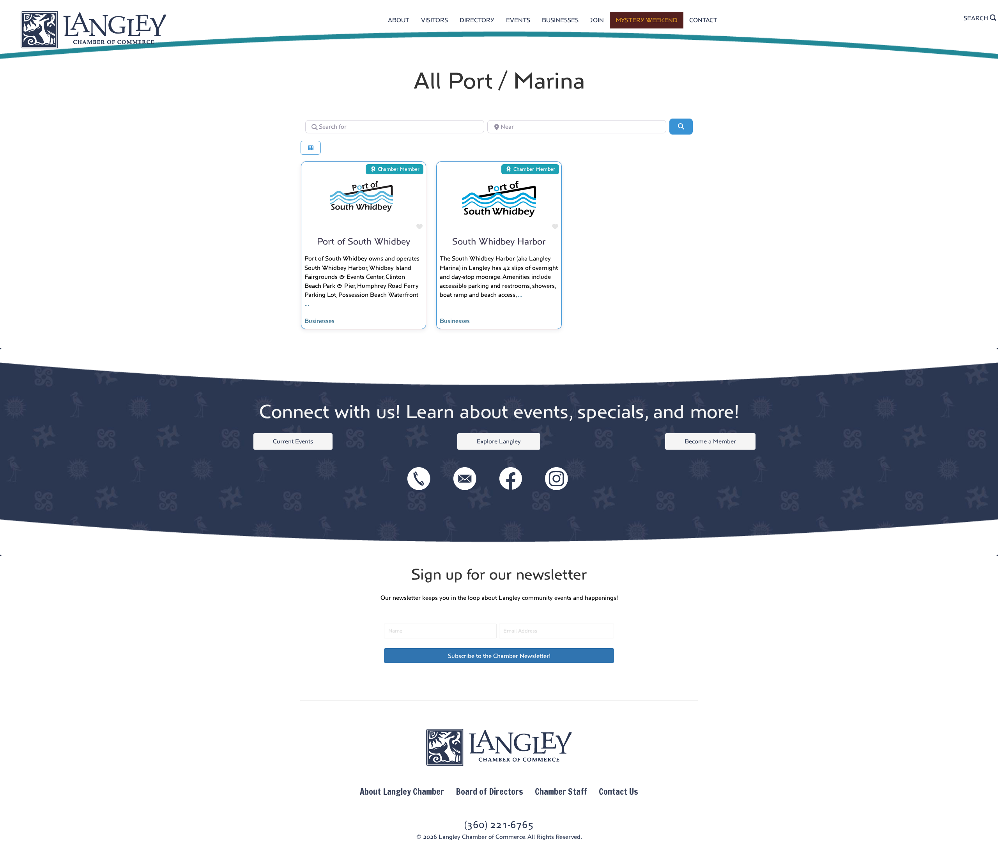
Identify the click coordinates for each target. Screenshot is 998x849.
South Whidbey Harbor (498, 241)
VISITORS (434, 20)
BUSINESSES (560, 20)
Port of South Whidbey (363, 241)
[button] (499, 655)
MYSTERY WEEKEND (647, 20)
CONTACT (703, 20)
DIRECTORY (477, 20)
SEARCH (977, 18)
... (306, 303)
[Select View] (311, 148)
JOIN (597, 20)
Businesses (319, 320)
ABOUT (398, 20)
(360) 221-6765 (499, 824)
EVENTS (518, 20)
